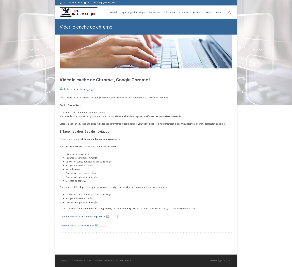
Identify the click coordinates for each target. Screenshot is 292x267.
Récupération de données (176, 12)
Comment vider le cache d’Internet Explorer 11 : (83, 216)
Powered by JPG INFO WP (220, 260)
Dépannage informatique (132, 12)
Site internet (155, 12)
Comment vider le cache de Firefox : (77, 225)
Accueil (113, 12)
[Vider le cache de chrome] (146, 51)
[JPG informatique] (76, 11)
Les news (197, 12)
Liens (208, 12)
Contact (219, 12)
